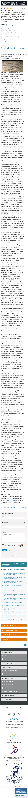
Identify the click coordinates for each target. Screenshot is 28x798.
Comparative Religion (10, 25)
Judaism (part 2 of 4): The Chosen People (14, 605)
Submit (4, 550)
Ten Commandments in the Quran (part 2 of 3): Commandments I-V (14, 595)
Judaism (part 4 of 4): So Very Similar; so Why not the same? (15, 612)
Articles (2, 25)
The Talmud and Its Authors (10, 588)
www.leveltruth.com (12, 500)
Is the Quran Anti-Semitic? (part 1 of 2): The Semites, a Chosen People (14, 578)
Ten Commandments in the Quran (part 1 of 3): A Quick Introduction (14, 574)
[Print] (8, 48)
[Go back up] (25, 645)
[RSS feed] (19, 714)
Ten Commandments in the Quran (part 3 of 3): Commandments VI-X (14, 599)
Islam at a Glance (19, 707)
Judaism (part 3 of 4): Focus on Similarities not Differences (15, 608)
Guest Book (4, 710)
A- (20, 8)
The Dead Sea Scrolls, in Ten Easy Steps (13, 619)
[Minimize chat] (26, 789)
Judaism (19, 25)
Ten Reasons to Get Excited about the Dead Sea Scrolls (14, 616)
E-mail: (3, 525)
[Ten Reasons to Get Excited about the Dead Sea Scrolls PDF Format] (11, 48)
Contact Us (18, 710)
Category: (4, 24)
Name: (3, 516)
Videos (12, 707)
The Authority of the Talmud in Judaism (13, 585)
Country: (3, 520)
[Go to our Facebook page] (9, 714)
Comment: (4, 532)
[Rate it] (2, 48)
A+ (24, 8)
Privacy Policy (11, 710)
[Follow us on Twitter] (14, 714)
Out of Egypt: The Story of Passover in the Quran (14, 591)
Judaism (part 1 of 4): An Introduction (13, 602)
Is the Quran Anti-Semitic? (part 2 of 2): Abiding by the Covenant (13, 582)
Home (3, 707)
